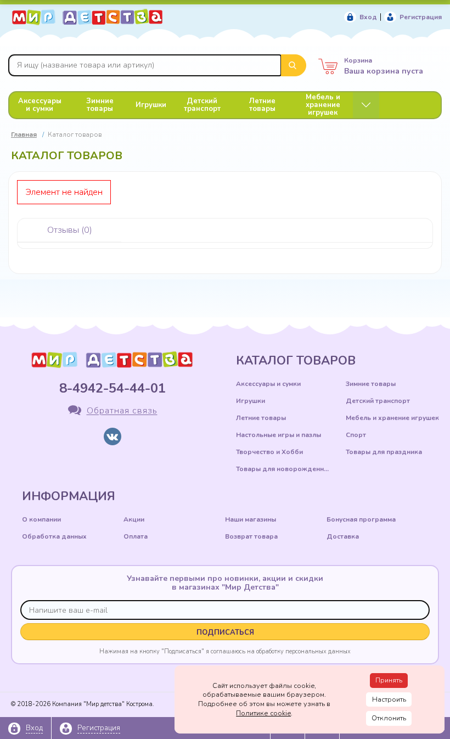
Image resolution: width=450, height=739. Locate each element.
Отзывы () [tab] (69, 230)
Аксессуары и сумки (39, 105)
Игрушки (151, 105)
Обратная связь (122, 411)
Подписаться (225, 632)
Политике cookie (263, 713)
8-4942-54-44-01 (112, 388)
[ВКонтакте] (112, 436)
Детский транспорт (202, 105)
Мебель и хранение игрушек (323, 104)
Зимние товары (100, 105)
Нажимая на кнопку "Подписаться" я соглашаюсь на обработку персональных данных (225, 651)
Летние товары (262, 105)
